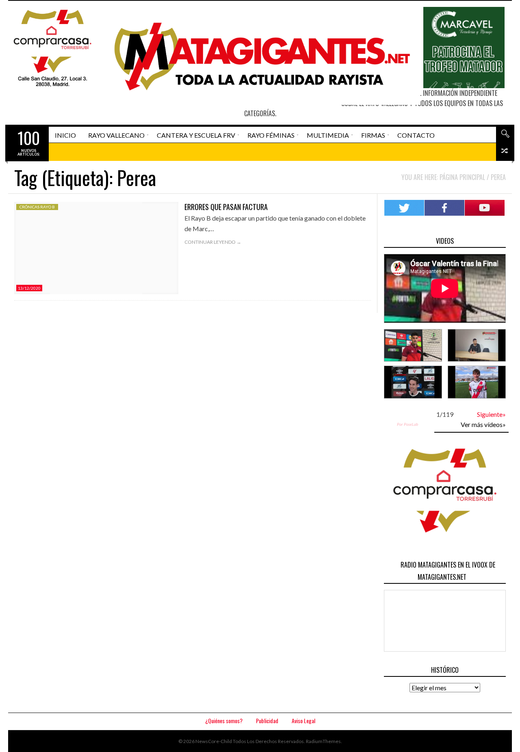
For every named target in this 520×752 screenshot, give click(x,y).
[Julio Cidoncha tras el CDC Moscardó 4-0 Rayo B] (477, 345)
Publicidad (267, 720)
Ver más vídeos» (483, 424)
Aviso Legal (303, 720)
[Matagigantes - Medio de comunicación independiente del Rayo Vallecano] (258, 56)
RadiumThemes (323, 741)
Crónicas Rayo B (37, 206)
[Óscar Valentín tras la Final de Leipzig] (413, 345)
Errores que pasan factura (226, 207)
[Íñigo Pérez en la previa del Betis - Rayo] (413, 382)
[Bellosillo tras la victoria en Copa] (477, 382)
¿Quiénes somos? (224, 720)
